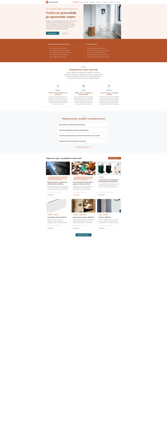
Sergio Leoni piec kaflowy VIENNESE (83, 217)
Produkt (86, 2)
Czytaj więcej (50, 194)
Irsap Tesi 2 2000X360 (104, 217)
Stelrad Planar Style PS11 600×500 (56, 217)
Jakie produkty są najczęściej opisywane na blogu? (72, 124)
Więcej (118, 2)
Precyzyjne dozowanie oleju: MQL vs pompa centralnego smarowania (83, 183)
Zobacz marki (65, 33)
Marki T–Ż (112, 2)
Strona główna (76, 2)
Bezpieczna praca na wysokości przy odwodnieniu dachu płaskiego (57, 183)
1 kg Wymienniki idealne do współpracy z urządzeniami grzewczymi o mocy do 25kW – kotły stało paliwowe (57, 178)
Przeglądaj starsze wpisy (82, 235)
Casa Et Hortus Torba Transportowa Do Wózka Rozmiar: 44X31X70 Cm (108, 181)
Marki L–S (105, 2)
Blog (82, 2)
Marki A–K (98, 2)
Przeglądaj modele (52, 33)
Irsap (100, 214)
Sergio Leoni (83, 214)
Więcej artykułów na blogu (83, 147)
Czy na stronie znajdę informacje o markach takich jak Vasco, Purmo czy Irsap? (79, 135)
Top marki (92, 2)
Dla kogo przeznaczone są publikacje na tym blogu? (72, 141)
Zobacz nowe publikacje (113, 158)
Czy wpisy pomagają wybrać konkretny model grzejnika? (74, 130)
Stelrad (56, 214)
